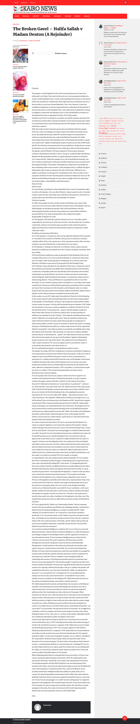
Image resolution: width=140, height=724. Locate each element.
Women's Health (122, 141)
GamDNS (21, 723)
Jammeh (112, 128)
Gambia (113, 126)
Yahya (100, 143)
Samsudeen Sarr (108, 136)
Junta (117, 128)
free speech (102, 126)
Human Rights (104, 128)
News (17, 16)
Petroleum (121, 130)
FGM (115, 123)
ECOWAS (106, 123)
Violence (108, 141)
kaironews (23, 40)
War (116, 141)
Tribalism (117, 138)
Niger (103, 131)
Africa (106, 118)
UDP (121, 138)
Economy (101, 123)
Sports (77, 16)
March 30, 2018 (34, 40)
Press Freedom (106, 194)
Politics (26, 16)
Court (116, 118)
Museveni (122, 128)
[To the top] (124, 718)
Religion (57, 16)
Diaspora (114, 121)
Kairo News (24, 720)
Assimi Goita (112, 118)
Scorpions (115, 136)
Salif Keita (101, 136)
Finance (103, 162)
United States (102, 141)
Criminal (121, 118)
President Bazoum (112, 133)
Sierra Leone (102, 138)
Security (120, 136)
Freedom (104, 167)
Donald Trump (120, 120)
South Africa (108, 138)
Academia (101, 118)
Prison (119, 133)
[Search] (125, 2)
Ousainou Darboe (114, 130)
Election (112, 123)
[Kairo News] (70, 9)
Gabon (108, 126)
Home (16, 2)
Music (100, 130)
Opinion (104, 185)
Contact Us (24, 2)
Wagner (112, 141)
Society (36, 16)
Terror (113, 138)
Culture (68, 16)
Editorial (46, 16)
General (103, 171)
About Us (33, 2)
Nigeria (108, 130)
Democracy (101, 120)
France (118, 123)
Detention (108, 121)
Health (87, 16)
